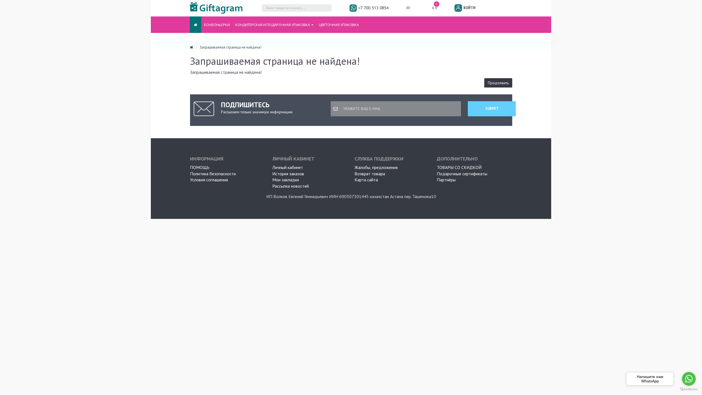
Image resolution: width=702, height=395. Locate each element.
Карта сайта (366, 179)
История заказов (288, 173)
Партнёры (446, 179)
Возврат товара (370, 173)
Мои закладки (285, 179)
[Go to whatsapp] (689, 379)
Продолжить (498, 82)
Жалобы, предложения (376, 167)
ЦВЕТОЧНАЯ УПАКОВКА (339, 24)
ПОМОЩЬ (200, 167)
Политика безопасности (213, 173)
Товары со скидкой (459, 167)
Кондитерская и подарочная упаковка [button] (273, 24)
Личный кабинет (287, 167)
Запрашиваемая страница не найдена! (230, 47)
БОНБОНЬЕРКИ (217, 24)
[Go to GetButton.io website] (689, 389)
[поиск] (326, 9)
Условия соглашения (209, 179)
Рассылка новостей (290, 186)
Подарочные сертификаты (462, 173)
